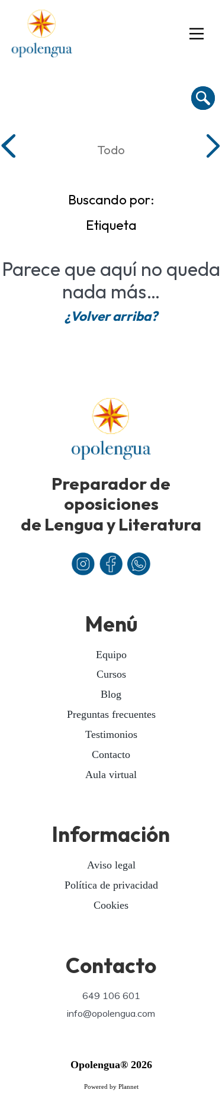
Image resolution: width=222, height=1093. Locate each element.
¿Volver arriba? (111, 316)
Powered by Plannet (111, 1086)
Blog (111, 694)
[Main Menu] (197, 34)
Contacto (111, 754)
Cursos (111, 674)
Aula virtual (111, 774)
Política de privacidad (111, 885)
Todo (111, 149)
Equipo (111, 655)
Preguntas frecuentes (111, 714)
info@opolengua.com (111, 1013)
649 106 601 (111, 995)
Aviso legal (111, 865)
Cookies (111, 905)
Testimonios (111, 734)
